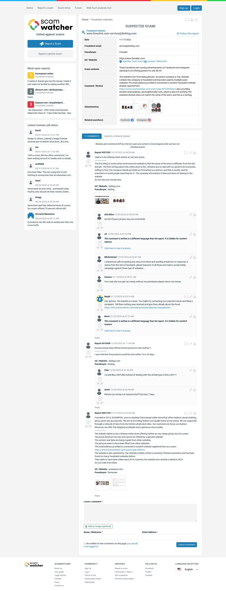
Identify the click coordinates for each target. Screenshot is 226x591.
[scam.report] (191, 19)
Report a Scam (53, 43)
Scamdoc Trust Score (132, 61)
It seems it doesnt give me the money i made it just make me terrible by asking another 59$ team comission (49, 84)
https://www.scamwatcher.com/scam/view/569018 (120, 450)
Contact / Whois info (157, 61)
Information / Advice (124, 572)
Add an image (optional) (99, 526)
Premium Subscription (124, 578)
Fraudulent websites (102, 19)
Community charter (93, 578)
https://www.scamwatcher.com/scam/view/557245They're (147, 89)
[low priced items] (102, 482)
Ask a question (121, 575)
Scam (30, 97)
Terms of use (90, 575)
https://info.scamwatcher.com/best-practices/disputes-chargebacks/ (137, 307)
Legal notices (60, 575)
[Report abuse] (194, 152)
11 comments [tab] (91, 136)
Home (29, 7)
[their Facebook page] (141, 106)
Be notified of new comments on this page (111, 545)
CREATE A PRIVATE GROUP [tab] (117, 136)
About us (58, 568)
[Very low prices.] (118, 199)
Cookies (57, 578)
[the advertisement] (156, 106)
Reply (97, 338)
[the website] (126, 106)
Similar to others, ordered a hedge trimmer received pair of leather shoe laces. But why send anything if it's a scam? (48, 141)
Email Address (150, 532)
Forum (78, 7)
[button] (196, 19)
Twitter (148, 572)
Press (56, 582)
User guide (59, 572)
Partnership (90, 582)
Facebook (149, 568)
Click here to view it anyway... (118, 248)
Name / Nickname (93, 532)
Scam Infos (64, 7)
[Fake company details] (118, 482)
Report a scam (45, 7)
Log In (87, 572)
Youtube (148, 575)
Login (196, 8)
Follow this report (189, 33)
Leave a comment (93, 501)
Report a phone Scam (50, 53)
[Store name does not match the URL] (102, 199)
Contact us (59, 585)
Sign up (184, 8)
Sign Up (88, 568)
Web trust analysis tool (99, 7)
